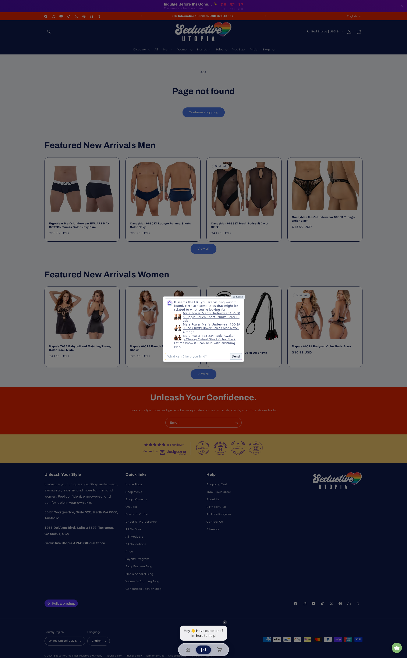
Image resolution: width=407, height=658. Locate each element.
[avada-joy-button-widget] (397, 648)
